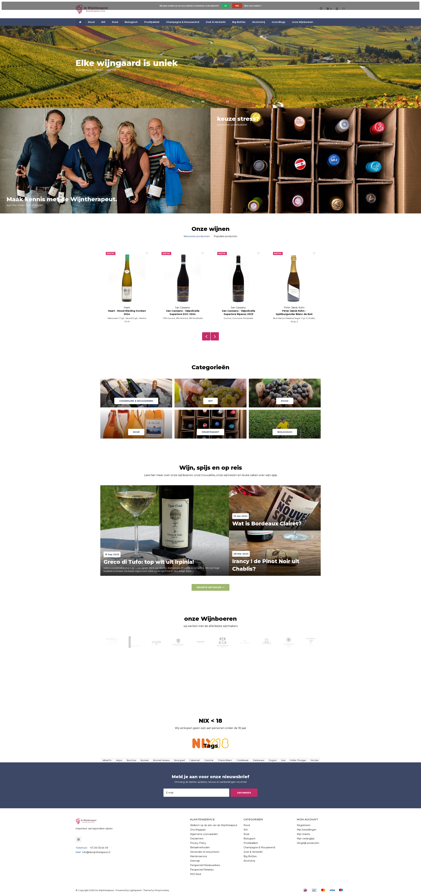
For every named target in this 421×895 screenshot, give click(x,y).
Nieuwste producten (197, 236)
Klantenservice (198, 856)
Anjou (119, 760)
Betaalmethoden (200, 847)
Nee (237, 6)
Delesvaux (258, 760)
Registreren (303, 825)
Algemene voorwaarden (204, 834)
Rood (91, 22)
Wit (103, 22)
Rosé (115, 22)
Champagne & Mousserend (182, 22)
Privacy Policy (198, 843)
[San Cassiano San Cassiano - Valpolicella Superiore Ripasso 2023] (182, 279)
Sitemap (195, 860)
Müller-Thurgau (298, 760)
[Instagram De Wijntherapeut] (78, 839)
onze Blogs (278, 22)
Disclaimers (196, 838)
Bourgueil (179, 760)
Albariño (107, 760)
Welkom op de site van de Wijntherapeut (213, 825)
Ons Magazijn (198, 829)
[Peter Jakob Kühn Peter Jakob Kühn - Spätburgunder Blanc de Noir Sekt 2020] (238, 279)
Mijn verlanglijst (305, 838)
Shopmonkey (161, 890)
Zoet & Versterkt (216, 22)
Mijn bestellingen (306, 829)
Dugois (272, 760)
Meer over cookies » (252, 6)
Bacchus (131, 760)
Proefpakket (152, 22)
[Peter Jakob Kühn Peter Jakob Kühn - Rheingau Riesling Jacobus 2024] (294, 279)
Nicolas (314, 760)
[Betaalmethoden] (305, 890)
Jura (283, 760)
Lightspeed (135, 890)
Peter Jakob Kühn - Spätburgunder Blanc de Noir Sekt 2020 (238, 312)
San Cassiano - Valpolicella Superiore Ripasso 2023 (182, 312)
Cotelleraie (242, 760)
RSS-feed (195, 874)
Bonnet (145, 760)
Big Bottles (239, 22)
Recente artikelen (209, 587)
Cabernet (194, 760)
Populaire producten (225, 236)
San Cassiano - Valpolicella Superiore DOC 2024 (127, 312)
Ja (225, 6)
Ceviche (208, 760)
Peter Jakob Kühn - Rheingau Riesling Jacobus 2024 (294, 312)
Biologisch (131, 22)
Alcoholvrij (258, 22)
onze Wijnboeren (302, 22)
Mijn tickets (303, 834)
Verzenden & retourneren (204, 851)
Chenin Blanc (225, 760)
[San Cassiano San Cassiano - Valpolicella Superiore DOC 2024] (127, 279)
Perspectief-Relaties (201, 869)
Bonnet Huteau (161, 760)
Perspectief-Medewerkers (205, 865)
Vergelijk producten (308, 843)
